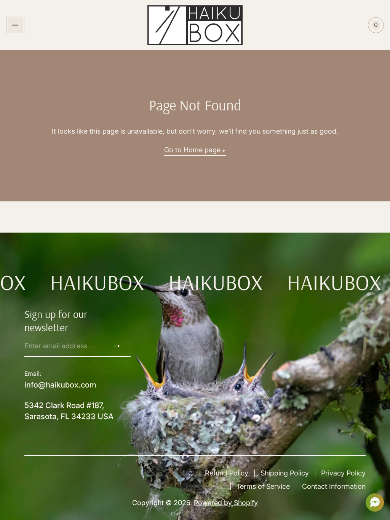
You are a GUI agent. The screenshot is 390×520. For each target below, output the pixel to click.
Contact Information (334, 486)
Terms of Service (263, 486)
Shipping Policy (285, 473)
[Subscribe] (120, 346)
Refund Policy (226, 473)
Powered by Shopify (226, 503)
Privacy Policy (343, 473)
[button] (372, 502)
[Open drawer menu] (15, 25)
